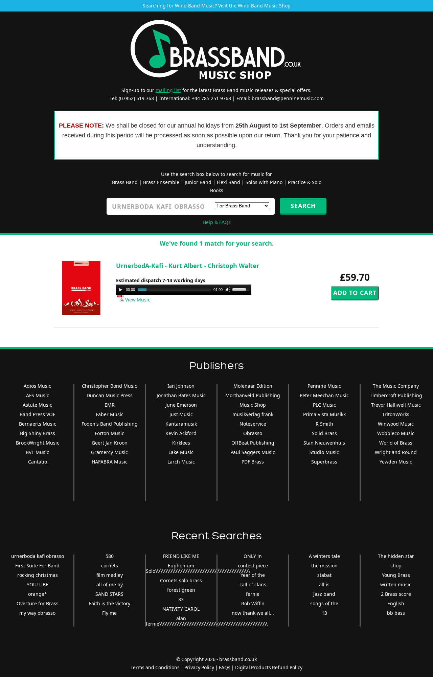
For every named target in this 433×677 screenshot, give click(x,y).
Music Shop (253, 405)
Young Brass (396, 575)
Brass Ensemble (161, 182)
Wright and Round (396, 452)
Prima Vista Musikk (324, 414)
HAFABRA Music (110, 461)
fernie (252, 594)
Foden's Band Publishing (110, 424)
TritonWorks (395, 414)
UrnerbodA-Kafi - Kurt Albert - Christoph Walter (187, 266)
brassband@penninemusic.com (288, 98)
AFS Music (37, 395)
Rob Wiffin (253, 603)
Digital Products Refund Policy (268, 667)
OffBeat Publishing (252, 442)
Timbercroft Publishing (396, 395)
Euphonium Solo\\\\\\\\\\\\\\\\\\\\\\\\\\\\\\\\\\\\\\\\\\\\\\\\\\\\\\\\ (198, 568)
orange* (37, 594)
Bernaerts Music (37, 424)
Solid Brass (324, 433)
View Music (137, 299)
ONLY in (253, 556)
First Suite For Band (37, 565)
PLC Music (324, 405)
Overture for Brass (38, 603)
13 (324, 613)
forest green (181, 590)
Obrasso (252, 433)
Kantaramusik (181, 424)
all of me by (109, 584)
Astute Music (37, 405)
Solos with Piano (264, 182)
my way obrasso (37, 613)
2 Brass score (396, 594)
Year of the (253, 575)
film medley (109, 575)
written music (395, 584)
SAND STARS (109, 594)
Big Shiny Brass (37, 433)
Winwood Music (396, 424)
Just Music (181, 414)
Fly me (109, 613)
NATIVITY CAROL (181, 609)
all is (324, 584)
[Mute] (228, 289)
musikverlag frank (252, 414)
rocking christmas (37, 575)
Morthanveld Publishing (252, 395)
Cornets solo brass (181, 580)
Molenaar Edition (252, 386)
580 (110, 556)
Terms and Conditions (155, 667)
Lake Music (180, 452)
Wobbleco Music (395, 433)
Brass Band (125, 182)
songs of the (324, 603)
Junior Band (198, 182)
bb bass (396, 613)
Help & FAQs (217, 222)
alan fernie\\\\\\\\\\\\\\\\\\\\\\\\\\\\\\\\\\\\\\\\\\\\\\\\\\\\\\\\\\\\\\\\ (207, 621)
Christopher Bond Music (109, 386)
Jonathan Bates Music (181, 395)
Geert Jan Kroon (110, 442)
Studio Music (324, 452)
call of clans (253, 584)
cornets (109, 565)
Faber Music (109, 414)
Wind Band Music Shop (264, 5)
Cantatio (37, 461)
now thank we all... (253, 613)
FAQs (224, 667)
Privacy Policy (199, 667)
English (395, 603)
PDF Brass (253, 461)
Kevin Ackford (181, 433)
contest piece (253, 565)
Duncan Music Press (110, 395)
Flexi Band (228, 182)
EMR (110, 405)
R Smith (324, 424)
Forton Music (109, 433)
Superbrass (324, 461)
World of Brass (395, 442)
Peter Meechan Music (324, 395)
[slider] (241, 289)
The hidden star (396, 556)
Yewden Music (396, 461)
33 (181, 599)
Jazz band (324, 594)
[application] (183, 290)
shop (396, 565)
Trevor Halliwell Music (396, 405)
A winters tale (324, 556)
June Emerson (181, 405)
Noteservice (253, 424)
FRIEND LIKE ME (181, 556)
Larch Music (181, 461)
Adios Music (37, 386)
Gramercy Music (109, 452)
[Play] (120, 289)
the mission (324, 565)
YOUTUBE (37, 584)
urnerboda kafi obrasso (37, 556)
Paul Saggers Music (252, 452)
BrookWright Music (37, 442)
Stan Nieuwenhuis (324, 442)
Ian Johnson (181, 386)
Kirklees (181, 442)
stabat (324, 575)
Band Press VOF (37, 414)
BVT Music (37, 452)
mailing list (168, 90)
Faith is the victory (109, 603)
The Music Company (396, 386)
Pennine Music (324, 386)
